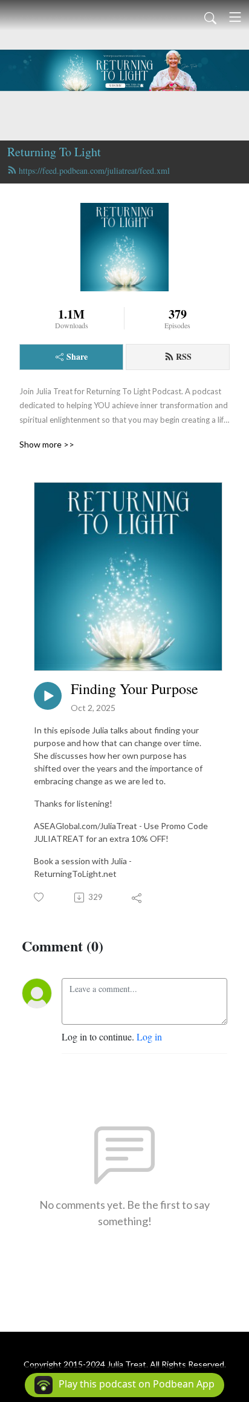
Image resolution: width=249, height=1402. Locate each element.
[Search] (210, 17)
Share (77, 356)
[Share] (137, 897)
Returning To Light (54, 152)
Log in (149, 1036)
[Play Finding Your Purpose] (48, 696)
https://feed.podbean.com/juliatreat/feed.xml (94, 170)
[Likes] (40, 897)
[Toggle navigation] (235, 16)
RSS (184, 356)
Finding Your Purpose (134, 689)
